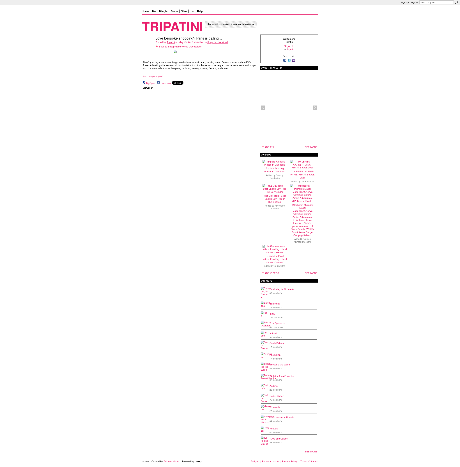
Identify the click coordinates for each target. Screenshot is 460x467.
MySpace (151, 83)
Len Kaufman (307, 181)
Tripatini (172, 26)
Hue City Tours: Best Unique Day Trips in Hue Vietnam (275, 198)
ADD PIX (269, 147)
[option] (289, 108)
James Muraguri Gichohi (302, 240)
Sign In (414, 2)
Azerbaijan (275, 354)
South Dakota (277, 343)
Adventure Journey (278, 207)
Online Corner (277, 396)
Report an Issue (270, 461)
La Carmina (279, 265)
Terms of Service (309, 461)
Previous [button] (263, 108)
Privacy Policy (289, 461)
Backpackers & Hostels (282, 417)
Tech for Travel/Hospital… (283, 376)
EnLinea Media (171, 461)
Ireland (273, 333)
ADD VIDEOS (271, 273)
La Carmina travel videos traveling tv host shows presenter (275, 259)
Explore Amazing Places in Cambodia (274, 170)
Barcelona (275, 303)
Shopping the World (217, 42)
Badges (255, 461)
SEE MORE (311, 147)
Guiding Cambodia (277, 176)
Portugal (274, 428)
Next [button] (315, 108)
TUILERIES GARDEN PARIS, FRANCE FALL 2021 (302, 174)
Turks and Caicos (279, 438)
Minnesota (275, 407)
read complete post (153, 76)
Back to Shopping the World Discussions (180, 46)
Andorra (274, 386)
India (272, 313)
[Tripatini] (147, 45)
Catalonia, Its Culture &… (283, 289)
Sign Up (405, 2)
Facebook (166, 83)
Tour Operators (277, 323)
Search (456, 2)
